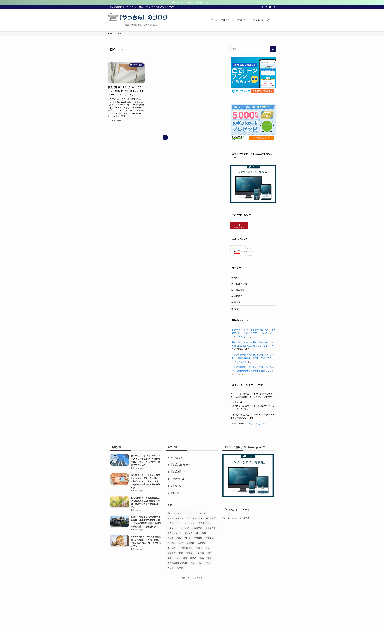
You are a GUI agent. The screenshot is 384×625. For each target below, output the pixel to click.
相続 (209, 553)
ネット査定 (211, 518)
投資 (208, 548)
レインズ (185, 528)
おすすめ (178, 513)
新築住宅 (171, 553)
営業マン (209, 538)
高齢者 (180, 568)
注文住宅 (200, 553)
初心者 (188, 538)
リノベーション (205, 523)
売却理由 (190, 543)
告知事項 (198, 538)
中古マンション (174, 533)
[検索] (274, 7)
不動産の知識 (240, 284)
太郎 (236, 374)
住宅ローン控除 (174, 538)
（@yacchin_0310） (257, 423)
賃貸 (209, 558)
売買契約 (202, 543)
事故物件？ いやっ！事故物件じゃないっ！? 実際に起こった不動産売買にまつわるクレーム (254, 333)
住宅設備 (238, 296)
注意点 (189, 553)
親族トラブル (173, 558)
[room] (266, 7)
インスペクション (175, 518)
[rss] (270, 7)
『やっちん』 (243, 336)
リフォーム (172, 528)
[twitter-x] (262, 7)
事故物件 (189, 533)
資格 (236, 308)
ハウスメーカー (174, 523)
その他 (237, 277)
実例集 (237, 302)
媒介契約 (171, 548)
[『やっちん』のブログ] (138, 20)
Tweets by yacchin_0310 (235, 518)
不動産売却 (197, 528)
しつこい (189, 513)
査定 (181, 553)
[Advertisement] (192, 603)
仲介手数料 (201, 533)
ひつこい (201, 513)
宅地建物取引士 (186, 548)
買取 (202, 558)
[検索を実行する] (273, 49)
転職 (208, 563)
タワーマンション (194, 518)
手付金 (199, 548)
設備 (185, 558)
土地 (181, 543)
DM (169, 513)
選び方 (170, 568)
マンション (190, 523)
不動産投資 (239, 290)
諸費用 (193, 558)
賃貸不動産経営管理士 (177, 563)
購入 (200, 563)
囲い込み (171, 543)
